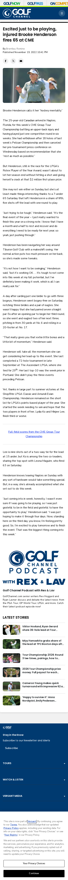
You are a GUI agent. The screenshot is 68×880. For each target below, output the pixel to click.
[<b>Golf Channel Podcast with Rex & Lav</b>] (34, 568)
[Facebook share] (5, 61)
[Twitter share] (13, 61)
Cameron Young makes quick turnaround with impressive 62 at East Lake (43, 685)
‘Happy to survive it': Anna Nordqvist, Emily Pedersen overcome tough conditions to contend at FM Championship (41, 699)
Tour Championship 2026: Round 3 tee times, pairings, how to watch (42, 656)
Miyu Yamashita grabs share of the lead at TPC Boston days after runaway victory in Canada (43, 642)
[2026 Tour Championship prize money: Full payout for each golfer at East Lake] (11, 672)
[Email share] (21, 61)
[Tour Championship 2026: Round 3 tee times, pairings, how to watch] (11, 658)
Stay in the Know (13, 735)
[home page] (17, 13)
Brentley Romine (15, 48)
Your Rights (10, 835)
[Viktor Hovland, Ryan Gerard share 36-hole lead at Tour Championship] (11, 630)
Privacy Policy (11, 828)
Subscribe (11, 748)
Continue (34, 873)
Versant (32, 821)
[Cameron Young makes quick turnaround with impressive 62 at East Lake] (11, 686)
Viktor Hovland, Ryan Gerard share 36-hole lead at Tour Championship (40, 628)
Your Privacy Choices (34, 863)
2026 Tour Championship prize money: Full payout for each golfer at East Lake (41, 670)
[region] (34, 846)
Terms (13, 824)
